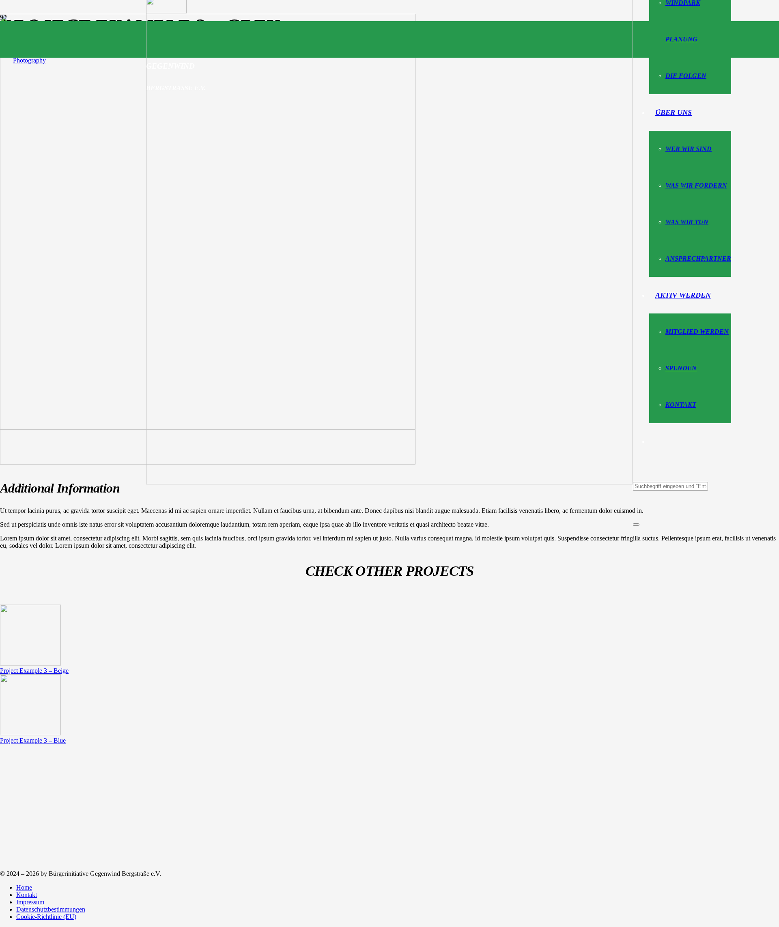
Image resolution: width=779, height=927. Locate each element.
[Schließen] (636, 524)
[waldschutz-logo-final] (389, 482)
